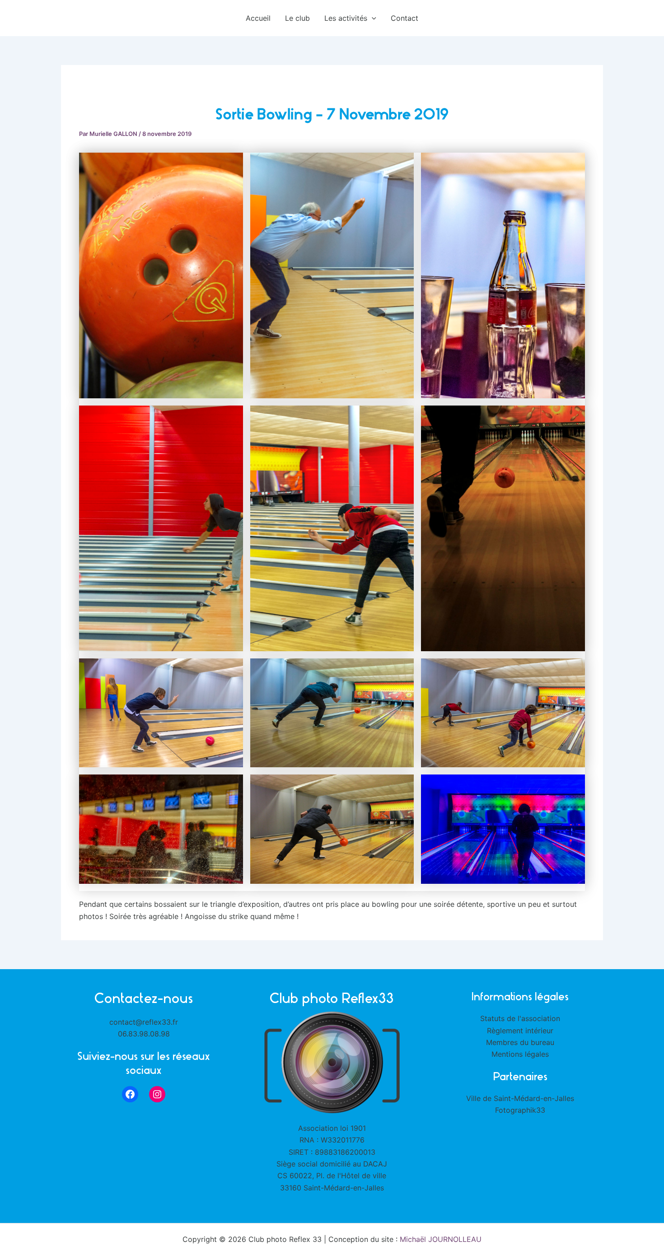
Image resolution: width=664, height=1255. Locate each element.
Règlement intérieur (520, 1030)
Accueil (258, 18)
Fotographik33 (520, 1110)
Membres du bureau (520, 1042)
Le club (297, 18)
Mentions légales (520, 1054)
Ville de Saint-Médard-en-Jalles (520, 1098)
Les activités (345, 18)
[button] (371, 18)
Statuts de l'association (520, 1018)
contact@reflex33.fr (143, 1021)
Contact (404, 18)
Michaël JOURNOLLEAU (441, 1239)
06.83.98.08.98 (144, 1033)
